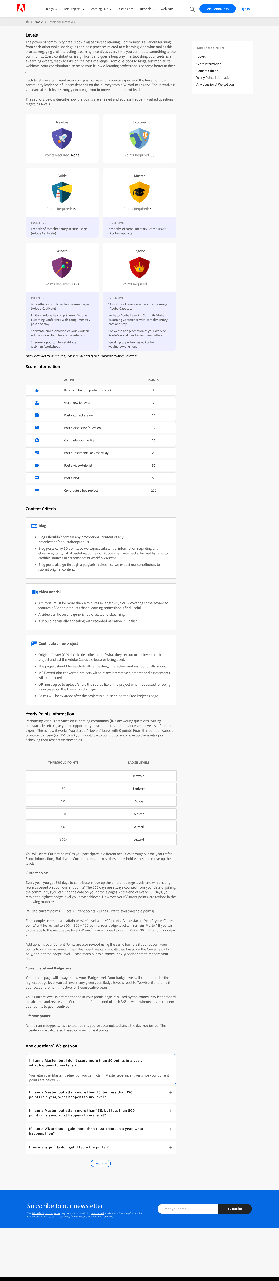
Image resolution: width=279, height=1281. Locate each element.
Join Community (217, 8)
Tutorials (146, 8)
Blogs (50, 8)
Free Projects (72, 8)
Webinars (167, 8)
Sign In (245, 8)
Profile (38, 22)
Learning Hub (99, 8)
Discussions (125, 8)
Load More (101, 1163)
